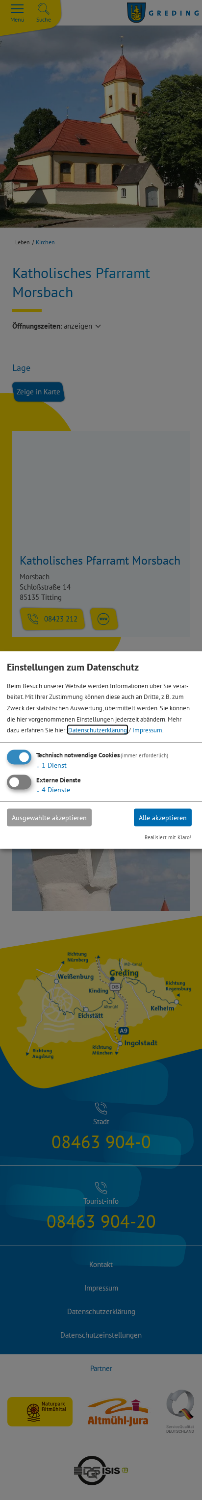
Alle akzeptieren (163, 817)
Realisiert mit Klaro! (168, 836)
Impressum (147, 730)
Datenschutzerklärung (97, 730)
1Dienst (51, 765)
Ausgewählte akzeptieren (49, 817)
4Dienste (53, 789)
